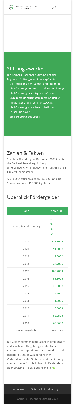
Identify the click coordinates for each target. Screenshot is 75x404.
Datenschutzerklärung (45, 389)
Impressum (19, 389)
